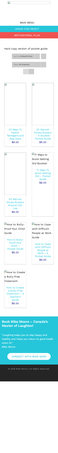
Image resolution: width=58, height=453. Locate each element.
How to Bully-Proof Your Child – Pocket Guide (15, 244)
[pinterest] (34, 377)
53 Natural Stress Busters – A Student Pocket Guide (42, 134)
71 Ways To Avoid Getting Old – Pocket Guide (43, 174)
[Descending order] (43, 56)
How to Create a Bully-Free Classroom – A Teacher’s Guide (15, 293)
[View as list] (31, 71)
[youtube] (39, 377)
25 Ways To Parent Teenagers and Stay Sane (15, 134)
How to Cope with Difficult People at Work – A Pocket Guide (43, 250)
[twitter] (24, 377)
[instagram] (29, 377)
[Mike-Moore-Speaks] (29, 2)
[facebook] (19, 377)
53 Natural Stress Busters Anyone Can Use (15, 204)
